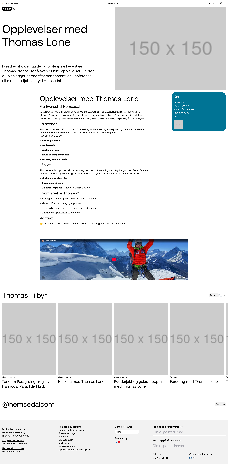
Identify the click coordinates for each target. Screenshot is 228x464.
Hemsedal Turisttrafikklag (72, 430)
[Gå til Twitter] (160, 458)
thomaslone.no (181, 112)
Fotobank (63, 436)
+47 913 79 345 (181, 105)
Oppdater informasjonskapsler (74, 449)
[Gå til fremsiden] (114, 3)
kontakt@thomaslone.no (186, 109)
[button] (220, 295)
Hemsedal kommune (13, 448)
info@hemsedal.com (13, 440)
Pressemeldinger (67, 433)
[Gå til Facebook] (155, 458)
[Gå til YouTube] (167, 458)
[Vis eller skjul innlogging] (13, 8)
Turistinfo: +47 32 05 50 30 (16, 443)
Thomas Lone (67, 223)
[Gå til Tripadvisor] (153, 458)
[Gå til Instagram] (157, 458)
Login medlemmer (11, 451)
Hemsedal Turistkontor (70, 426)
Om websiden (66, 439)
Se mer (7, 8)
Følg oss (220, 404)
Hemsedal (179, 102)
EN (213, 3)
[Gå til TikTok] (163, 458)
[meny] (225, 3)
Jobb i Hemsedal (67, 446)
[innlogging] (221, 3)
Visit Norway (65, 443)
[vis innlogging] (53, 306)
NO (210, 3)
